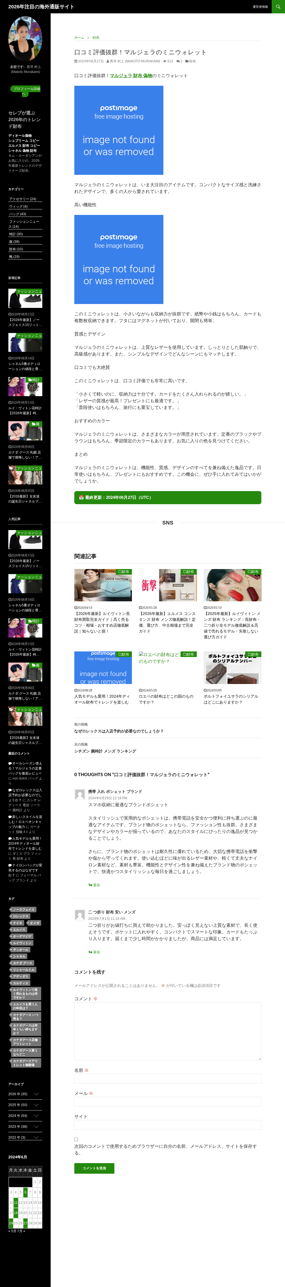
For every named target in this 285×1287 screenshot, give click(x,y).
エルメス (19, 929)
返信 (96, 885)
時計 (15, 234)
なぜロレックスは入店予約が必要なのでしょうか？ (119, 727)
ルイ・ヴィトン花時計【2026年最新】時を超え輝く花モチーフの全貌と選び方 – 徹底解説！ (25, 411)
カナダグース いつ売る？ (25, 1016)
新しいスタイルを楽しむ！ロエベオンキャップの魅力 (25, 822)
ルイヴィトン (22, 943)
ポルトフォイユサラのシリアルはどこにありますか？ (231, 699)
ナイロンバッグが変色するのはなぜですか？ (25, 870)
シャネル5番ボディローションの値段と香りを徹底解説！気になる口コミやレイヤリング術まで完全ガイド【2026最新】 (25, 366)
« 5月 (12, 1231)
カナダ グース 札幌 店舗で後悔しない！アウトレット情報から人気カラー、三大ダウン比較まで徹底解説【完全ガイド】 (25, 455)
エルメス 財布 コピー (24, 146)
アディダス (20, 976)
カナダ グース (22, 963)
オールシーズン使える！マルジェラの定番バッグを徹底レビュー (25, 768)
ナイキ (17, 923)
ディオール (20, 949)
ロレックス (20, 916)
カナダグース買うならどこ (25, 1052)
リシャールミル (24, 969)
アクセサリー (22, 199)
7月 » (21, 1231)
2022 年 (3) (16, 1137)
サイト (81, 1116)
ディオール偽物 (20, 136)
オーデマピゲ (22, 936)
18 (16, 1213)
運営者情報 (260, 6)
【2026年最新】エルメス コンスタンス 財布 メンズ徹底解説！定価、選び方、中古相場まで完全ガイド (167, 622)
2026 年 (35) (17, 1094)
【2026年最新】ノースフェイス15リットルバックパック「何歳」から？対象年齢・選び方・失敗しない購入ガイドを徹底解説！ (25, 322)
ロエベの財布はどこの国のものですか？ (166, 699)
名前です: (17, 67)
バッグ (17, 214)
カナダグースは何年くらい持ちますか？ (25, 1029)
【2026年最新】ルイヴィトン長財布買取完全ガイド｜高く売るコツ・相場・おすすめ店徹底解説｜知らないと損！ (102, 622)
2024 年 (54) (17, 1116)
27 (25, 1223)
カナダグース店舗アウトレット (25, 1041)
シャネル (19, 956)
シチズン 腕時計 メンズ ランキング (105, 747)
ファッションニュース (29, 291)
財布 (192, 61)
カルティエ (20, 983)
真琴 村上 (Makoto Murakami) (134, 61)
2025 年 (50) (17, 1105)
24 (11, 1223)
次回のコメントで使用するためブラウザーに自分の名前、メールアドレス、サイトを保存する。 (165, 1149)
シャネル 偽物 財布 (22, 151)
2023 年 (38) (17, 1127)
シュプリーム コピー (23, 141)
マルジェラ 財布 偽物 (131, 75)
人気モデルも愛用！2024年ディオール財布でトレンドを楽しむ (102, 699)
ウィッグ (18, 207)
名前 (81, 1070)
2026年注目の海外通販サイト (41, 6)
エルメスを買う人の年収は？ (25, 1006)
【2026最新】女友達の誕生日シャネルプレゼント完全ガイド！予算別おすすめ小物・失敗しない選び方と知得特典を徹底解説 (25, 499)
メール (83, 1093)
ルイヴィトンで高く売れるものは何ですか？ (25, 993)
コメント (86, 998)
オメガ (34, 923)
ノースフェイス (24, 909)
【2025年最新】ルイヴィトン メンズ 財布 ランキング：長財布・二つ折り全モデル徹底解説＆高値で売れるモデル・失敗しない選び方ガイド (232, 625)
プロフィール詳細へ (27, 91)
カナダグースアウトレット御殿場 (25, 1063)
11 (16, 1203)
